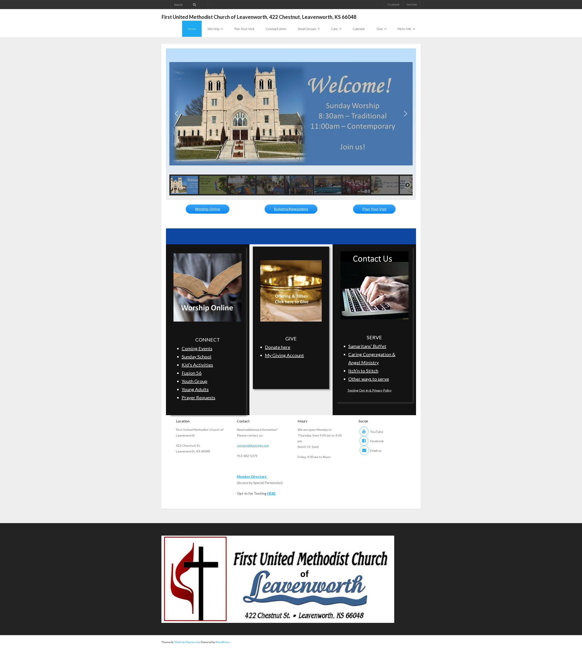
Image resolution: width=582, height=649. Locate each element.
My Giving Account (284, 355)
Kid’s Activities (197, 364)
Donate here (277, 347)
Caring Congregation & (371, 354)
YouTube (411, 4)
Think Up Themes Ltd (187, 642)
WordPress (223, 642)
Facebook (393, 4)
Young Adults (195, 389)
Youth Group (194, 381)
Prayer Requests (198, 397)
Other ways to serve (368, 379)
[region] (291, 124)
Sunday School (196, 356)
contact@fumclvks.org (253, 445)
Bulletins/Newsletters (291, 209)
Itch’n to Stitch (363, 370)
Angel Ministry (363, 362)
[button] (176, 113)
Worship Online (207, 209)
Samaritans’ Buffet (367, 346)
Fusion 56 (192, 373)
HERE (271, 493)
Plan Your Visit (374, 209)
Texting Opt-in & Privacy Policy (369, 390)
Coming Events (197, 348)
